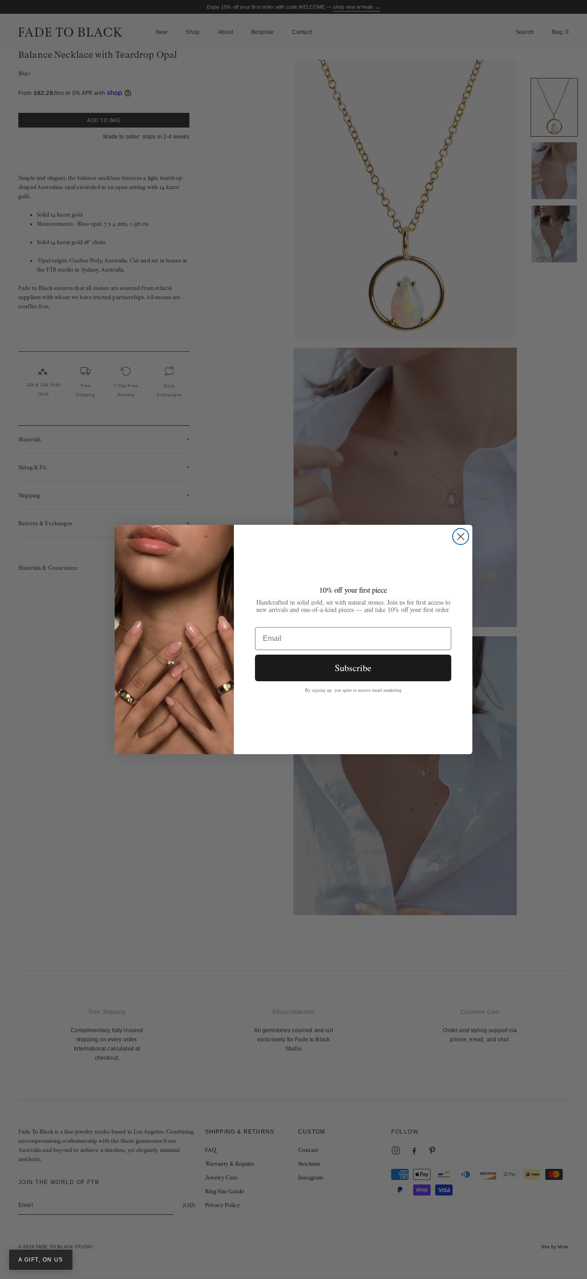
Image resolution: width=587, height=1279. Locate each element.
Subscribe (353, 668)
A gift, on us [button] (40, 1260)
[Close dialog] (461, 536)
